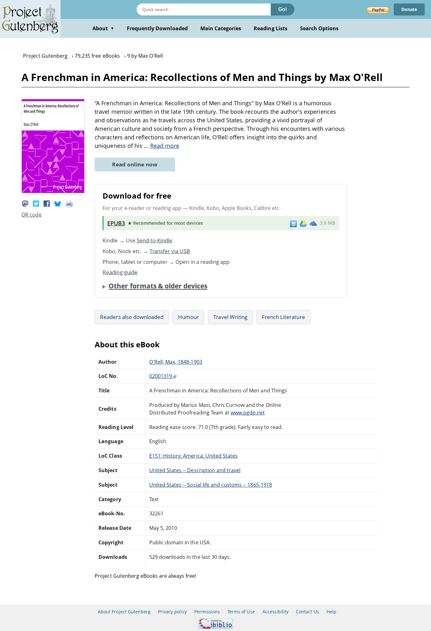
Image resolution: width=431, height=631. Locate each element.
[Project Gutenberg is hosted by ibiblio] (215, 627)
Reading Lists (270, 28)
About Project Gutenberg (124, 612)
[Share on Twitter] (36, 203)
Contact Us (307, 612)
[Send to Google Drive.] (303, 223)
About (103, 28)
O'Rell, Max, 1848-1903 (175, 361)
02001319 (161, 376)
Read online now (135, 164)
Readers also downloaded (131, 317)
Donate (409, 9)
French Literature (283, 317)
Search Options (319, 28)
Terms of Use (241, 612)
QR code (31, 214)
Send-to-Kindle (155, 240)
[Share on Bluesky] (57, 203)
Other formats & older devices (158, 286)
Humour (188, 317)
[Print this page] (69, 203)
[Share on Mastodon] (25, 203)
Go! (282, 9)
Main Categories (220, 28)
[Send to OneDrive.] (313, 223)
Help (331, 612)
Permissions (207, 612)
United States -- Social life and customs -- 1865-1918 (210, 484)
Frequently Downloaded (157, 28)
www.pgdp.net (248, 412)
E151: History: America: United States (193, 455)
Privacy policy (172, 612)
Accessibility (276, 612)
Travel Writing (230, 317)
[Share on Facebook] (47, 203)
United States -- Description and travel (194, 470)
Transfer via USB (170, 251)
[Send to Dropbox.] (293, 223)
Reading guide (120, 272)
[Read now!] (53, 191)
